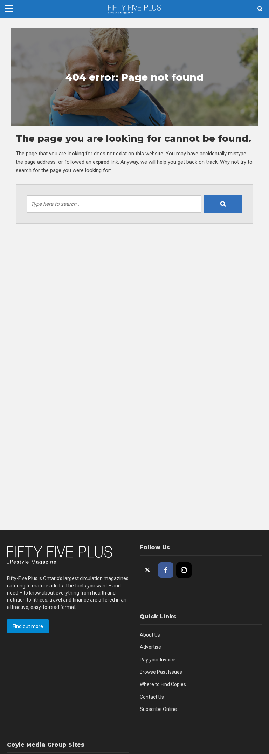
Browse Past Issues (161, 672)
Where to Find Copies (163, 684)
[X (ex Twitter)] (147, 570)
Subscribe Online (158, 709)
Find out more (28, 626)
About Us (150, 635)
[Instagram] (184, 570)
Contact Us (152, 697)
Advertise (150, 647)
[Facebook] (165, 570)
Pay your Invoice (157, 660)
